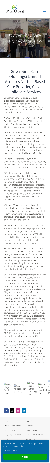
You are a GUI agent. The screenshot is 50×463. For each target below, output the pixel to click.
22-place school (15, 153)
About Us (29, 421)
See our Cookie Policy (11, 450)
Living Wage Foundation (12, 435)
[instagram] (18, 410)
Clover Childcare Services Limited (23, 126)
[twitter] (12, 410)
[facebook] (6, 410)
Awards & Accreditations (12, 425)
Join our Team (31, 439)
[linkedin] (24, 410)
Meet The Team (9, 430)
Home (6, 421)
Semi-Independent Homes (35, 435)
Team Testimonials (32, 430)
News (6, 439)
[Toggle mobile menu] (44, 10)
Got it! (25, 457)
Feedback (29, 425)
